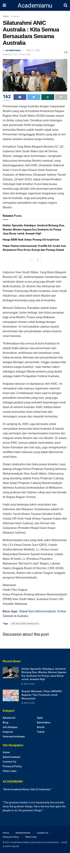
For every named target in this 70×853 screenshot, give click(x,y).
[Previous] (31, 260)
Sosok (41, 727)
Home (5, 16)
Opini (40, 717)
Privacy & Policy (12, 766)
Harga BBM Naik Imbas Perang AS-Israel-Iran (31, 239)
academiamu (13, 50)
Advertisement (11, 757)
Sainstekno (43, 722)
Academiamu (35, 5)
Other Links (10, 771)
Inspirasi (15, 16)
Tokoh (41, 731)
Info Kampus (10, 727)
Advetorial (9, 717)
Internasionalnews (14, 736)
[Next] (38, 260)
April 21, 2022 (33, 50)
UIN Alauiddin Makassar (25, 623)
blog (5, 722)
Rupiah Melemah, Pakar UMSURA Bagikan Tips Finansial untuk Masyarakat (42, 695)
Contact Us (9, 761)
